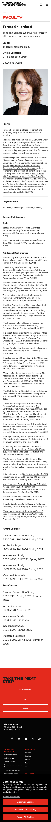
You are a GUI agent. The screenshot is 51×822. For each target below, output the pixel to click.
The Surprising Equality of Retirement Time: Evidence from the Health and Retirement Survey (25, 460)
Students (28, 752)
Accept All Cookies (25, 817)
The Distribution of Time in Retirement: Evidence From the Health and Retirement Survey (25, 392)
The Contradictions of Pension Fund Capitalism (21, 407)
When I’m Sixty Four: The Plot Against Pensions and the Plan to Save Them (24, 177)
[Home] (13, 4)
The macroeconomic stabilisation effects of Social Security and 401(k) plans (23, 512)
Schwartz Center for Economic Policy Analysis (25, 149)
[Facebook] (12, 739)
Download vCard (12, 62)
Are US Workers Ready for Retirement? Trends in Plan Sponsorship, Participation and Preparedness (25, 487)
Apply (25, 708)
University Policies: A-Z (12, 770)
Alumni (27, 759)
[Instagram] (33, 739)
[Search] (41, 4)
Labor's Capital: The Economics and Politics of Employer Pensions (25, 182)
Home (5, 13)
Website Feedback (10, 754)
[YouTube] (26, 739)
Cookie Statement (11, 796)
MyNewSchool (9, 758)
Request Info (25, 690)
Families (28, 756)
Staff (27, 766)
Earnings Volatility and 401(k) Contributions (23, 436)
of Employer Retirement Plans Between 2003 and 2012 (24, 449)
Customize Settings (25, 802)
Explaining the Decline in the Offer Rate (21, 446)
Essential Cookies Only (25, 809)
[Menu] (47, 4)
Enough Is (18, 243)
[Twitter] (19, 739)
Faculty (27, 763)
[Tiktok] (39, 739)
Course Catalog (9, 761)
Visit (25, 699)
